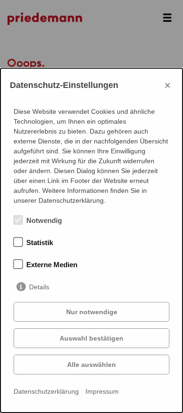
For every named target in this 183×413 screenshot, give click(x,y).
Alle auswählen (91, 364)
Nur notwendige (91, 312)
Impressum (102, 391)
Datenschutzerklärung (46, 391)
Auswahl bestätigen (91, 338)
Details (39, 287)
